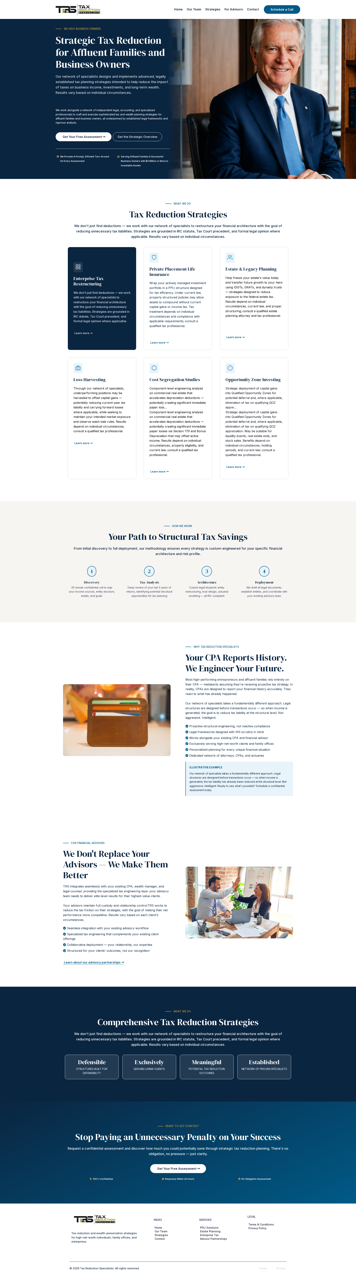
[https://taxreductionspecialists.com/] (78, 9)
